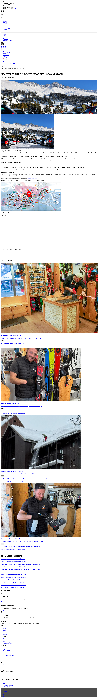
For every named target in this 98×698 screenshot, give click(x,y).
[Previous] (1, 11)
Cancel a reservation (7, 643)
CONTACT (5, 57)
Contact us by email (7, 664)
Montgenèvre (6, 681)
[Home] (3, 51)
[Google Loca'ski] (3, 696)
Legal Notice (6, 29)
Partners (5, 26)
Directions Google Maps (8, 655)
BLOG (4, 56)
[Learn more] (15, 8)
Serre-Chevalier (6, 686)
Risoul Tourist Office (32, 178)
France (8, 60)
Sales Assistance (6, 640)
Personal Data (6, 690)
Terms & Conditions (7, 688)
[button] (3, 58)
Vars (4, 683)
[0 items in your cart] (3, 61)
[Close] (1, 17)
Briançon (5, 684)
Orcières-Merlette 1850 (8, 685)
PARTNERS (6, 55)
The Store (5, 22)
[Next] (3, 11)
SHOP (4, 53)
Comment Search (6, 642)
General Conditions (7, 28)
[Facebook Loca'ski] (3, 695)
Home (4, 20)
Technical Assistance (7, 638)
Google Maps (19, 215)
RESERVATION (6, 52)
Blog (4, 24)
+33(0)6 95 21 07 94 (7, 660)
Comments (5, 23)
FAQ (4, 30)
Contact (4, 21)
